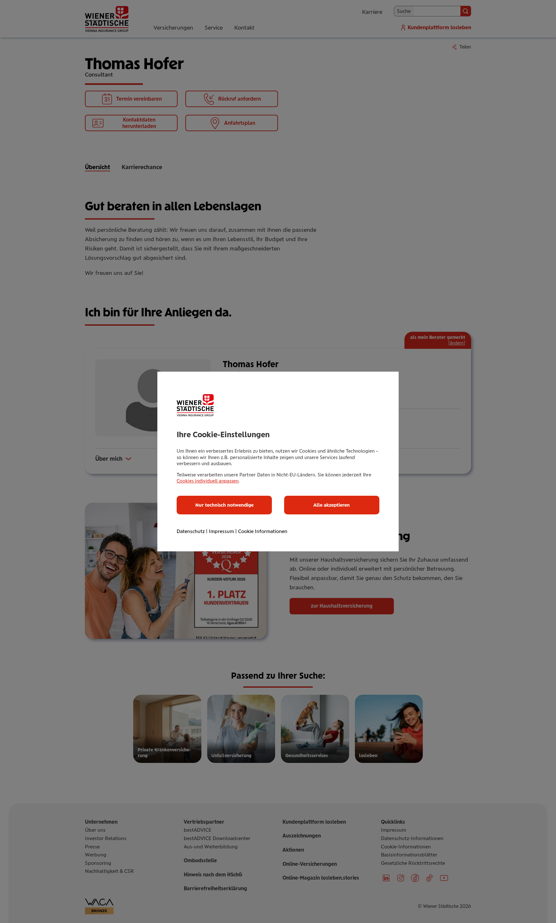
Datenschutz (191, 531)
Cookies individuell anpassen (207, 481)
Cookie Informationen (262, 531)
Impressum (221, 531)
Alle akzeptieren (331, 505)
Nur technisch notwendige (224, 505)
